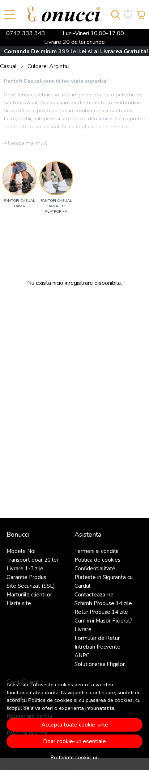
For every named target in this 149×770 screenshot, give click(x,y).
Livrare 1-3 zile (25, 568)
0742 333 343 (25, 33)
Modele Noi (21, 551)
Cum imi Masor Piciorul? (103, 620)
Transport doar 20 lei (32, 559)
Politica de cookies (50, 700)
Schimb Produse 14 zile (103, 603)
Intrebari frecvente (97, 646)
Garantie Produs (26, 577)
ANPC (82, 655)
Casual (8, 66)
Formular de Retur (97, 638)
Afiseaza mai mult (25, 142)
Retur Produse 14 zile (101, 612)
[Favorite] (128, 14)
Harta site (19, 603)
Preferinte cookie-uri (75, 757)
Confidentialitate (94, 568)
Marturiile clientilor (29, 594)
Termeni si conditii (96, 551)
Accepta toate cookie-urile (74, 725)
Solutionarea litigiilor (99, 664)
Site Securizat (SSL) (31, 586)
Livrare (82, 629)
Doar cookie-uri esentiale (74, 741)
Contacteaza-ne (94, 594)
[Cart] (140, 14)
